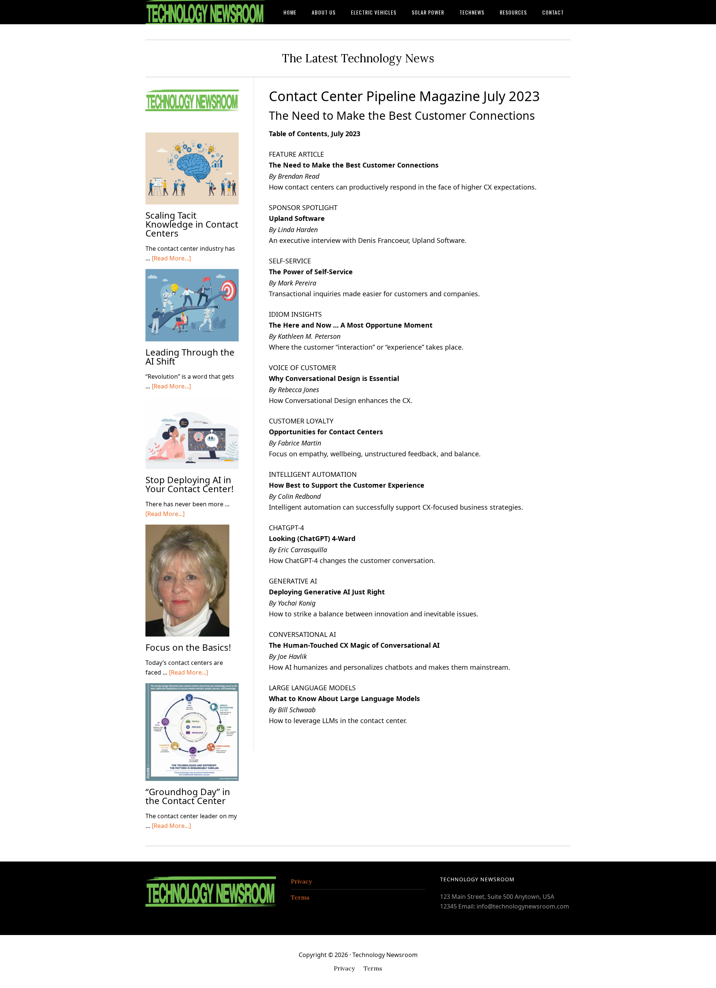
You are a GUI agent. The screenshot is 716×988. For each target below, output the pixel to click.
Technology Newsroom (205, 12)
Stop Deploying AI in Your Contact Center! (189, 484)
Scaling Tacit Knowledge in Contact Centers (191, 224)
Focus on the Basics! (188, 647)
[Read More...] (171, 258)
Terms (300, 897)
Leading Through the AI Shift (190, 356)
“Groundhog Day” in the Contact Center (187, 796)
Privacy (301, 881)
